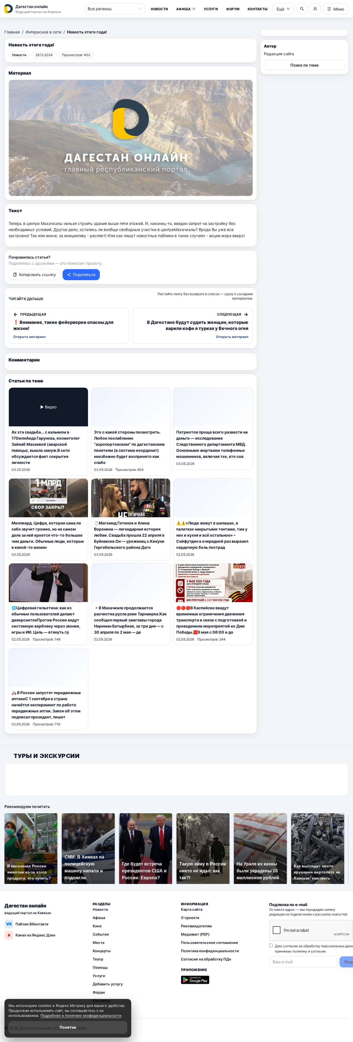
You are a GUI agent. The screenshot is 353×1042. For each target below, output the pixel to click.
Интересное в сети (43, 32)
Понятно (68, 1027)
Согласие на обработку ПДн (206, 959)
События (101, 934)
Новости (159, 9)
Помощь (100, 967)
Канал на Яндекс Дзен (31, 935)
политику (300, 951)
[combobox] (112, 9)
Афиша (183, 9)
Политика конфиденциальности (210, 951)
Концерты (102, 951)
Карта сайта (191, 909)
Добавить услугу (108, 984)
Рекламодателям (196, 926)
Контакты (258, 9)
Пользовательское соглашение (209, 942)
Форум (232, 9)
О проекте (190, 917)
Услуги (211, 9)
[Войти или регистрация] (315, 8)
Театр (98, 959)
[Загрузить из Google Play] (195, 979)
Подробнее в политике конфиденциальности (81, 1015)
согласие (318, 951)
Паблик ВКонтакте (27, 924)
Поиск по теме (304, 65)
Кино (97, 926)
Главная (12, 32)
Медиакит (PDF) (195, 934)
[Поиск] (301, 8)
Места (98, 942)
